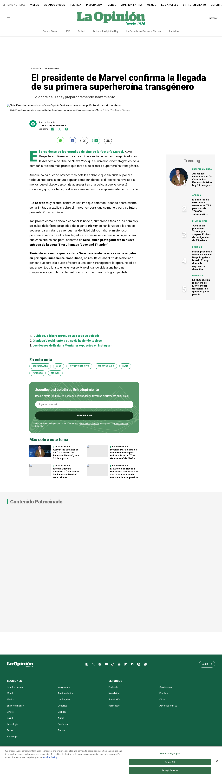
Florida (61, 730)
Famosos (38, 373)
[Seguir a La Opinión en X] (93, 664)
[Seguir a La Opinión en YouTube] (106, 664)
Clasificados (165, 687)
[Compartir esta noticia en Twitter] (84, 140)
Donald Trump (50, 31)
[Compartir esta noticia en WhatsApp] (60, 140)
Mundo (111, 4)
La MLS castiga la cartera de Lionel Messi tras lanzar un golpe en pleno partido (201, 287)
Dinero (10, 712)
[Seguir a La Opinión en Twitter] (59, 129)
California (63, 724)
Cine (58, 366)
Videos (34, 4)
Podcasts (113, 687)
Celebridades (40, 366)
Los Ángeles (169, 4)
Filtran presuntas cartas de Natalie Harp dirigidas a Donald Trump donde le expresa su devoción (202, 260)
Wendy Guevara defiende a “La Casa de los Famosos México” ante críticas (66, 473)
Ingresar (213, 18)
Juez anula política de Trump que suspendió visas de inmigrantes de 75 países (201, 233)
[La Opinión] (111, 18)
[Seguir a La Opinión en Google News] (119, 664)
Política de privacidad (89, 424)
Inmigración (94, 4)
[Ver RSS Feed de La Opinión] (145, 664)
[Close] (216, 761)
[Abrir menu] (8, 18)
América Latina (131, 4)
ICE (68, 31)
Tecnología (12, 724)
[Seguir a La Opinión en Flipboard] (126, 664)
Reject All (170, 762)
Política (75, 4)
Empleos (163, 693)
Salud (10, 718)
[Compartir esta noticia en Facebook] (72, 140)
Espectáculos (106, 366)
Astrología (12, 736)
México (151, 4)
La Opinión (36, 68)
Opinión (196, 195)
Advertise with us (168, 705)
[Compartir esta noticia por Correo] (96, 140)
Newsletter (114, 693)
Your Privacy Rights (170, 753)
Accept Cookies (170, 770)
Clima (162, 699)
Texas (10, 730)
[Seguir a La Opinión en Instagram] (66, 129)
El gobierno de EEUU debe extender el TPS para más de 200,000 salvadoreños (201, 207)
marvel (55, 373)
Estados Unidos (54, 4)
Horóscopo (114, 705)
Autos (61, 718)
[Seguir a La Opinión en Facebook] (52, 129)
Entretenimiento (194, 4)
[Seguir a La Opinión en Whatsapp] (132, 664)
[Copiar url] (108, 140)
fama (125, 366)
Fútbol (81, 31)
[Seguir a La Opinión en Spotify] (139, 664)
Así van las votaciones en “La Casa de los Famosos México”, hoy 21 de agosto (66, 454)
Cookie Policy (50, 757)
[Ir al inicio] (20, 664)
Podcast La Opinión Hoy (105, 31)
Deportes (197, 275)
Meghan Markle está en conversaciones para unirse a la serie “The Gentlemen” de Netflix (123, 454)
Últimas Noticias (13, 4)
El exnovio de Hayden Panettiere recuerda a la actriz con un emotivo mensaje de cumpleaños (124, 473)
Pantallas (174, 31)
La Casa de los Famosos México (143, 31)
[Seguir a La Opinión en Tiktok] (113, 664)
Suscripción (114, 699)
